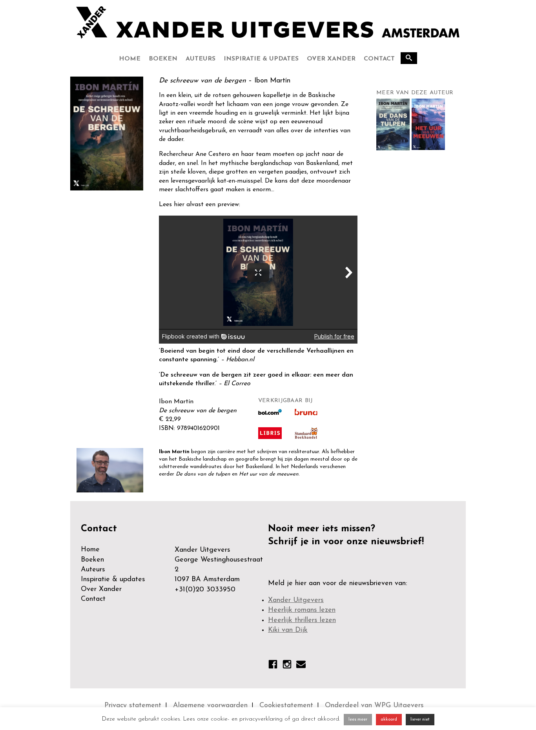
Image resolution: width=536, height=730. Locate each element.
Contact (379, 59)
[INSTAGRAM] (287, 666)
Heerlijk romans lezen (301, 610)
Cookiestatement (286, 705)
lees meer (357, 719)
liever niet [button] (420, 719)
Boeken (163, 59)
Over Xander (331, 59)
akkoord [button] (389, 719)
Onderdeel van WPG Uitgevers (374, 705)
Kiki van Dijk (288, 630)
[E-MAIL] (301, 665)
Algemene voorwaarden (210, 705)
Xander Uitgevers (296, 600)
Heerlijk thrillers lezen (302, 620)
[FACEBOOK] (273, 666)
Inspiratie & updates (261, 59)
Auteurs (200, 59)
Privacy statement (132, 705)
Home (129, 59)
